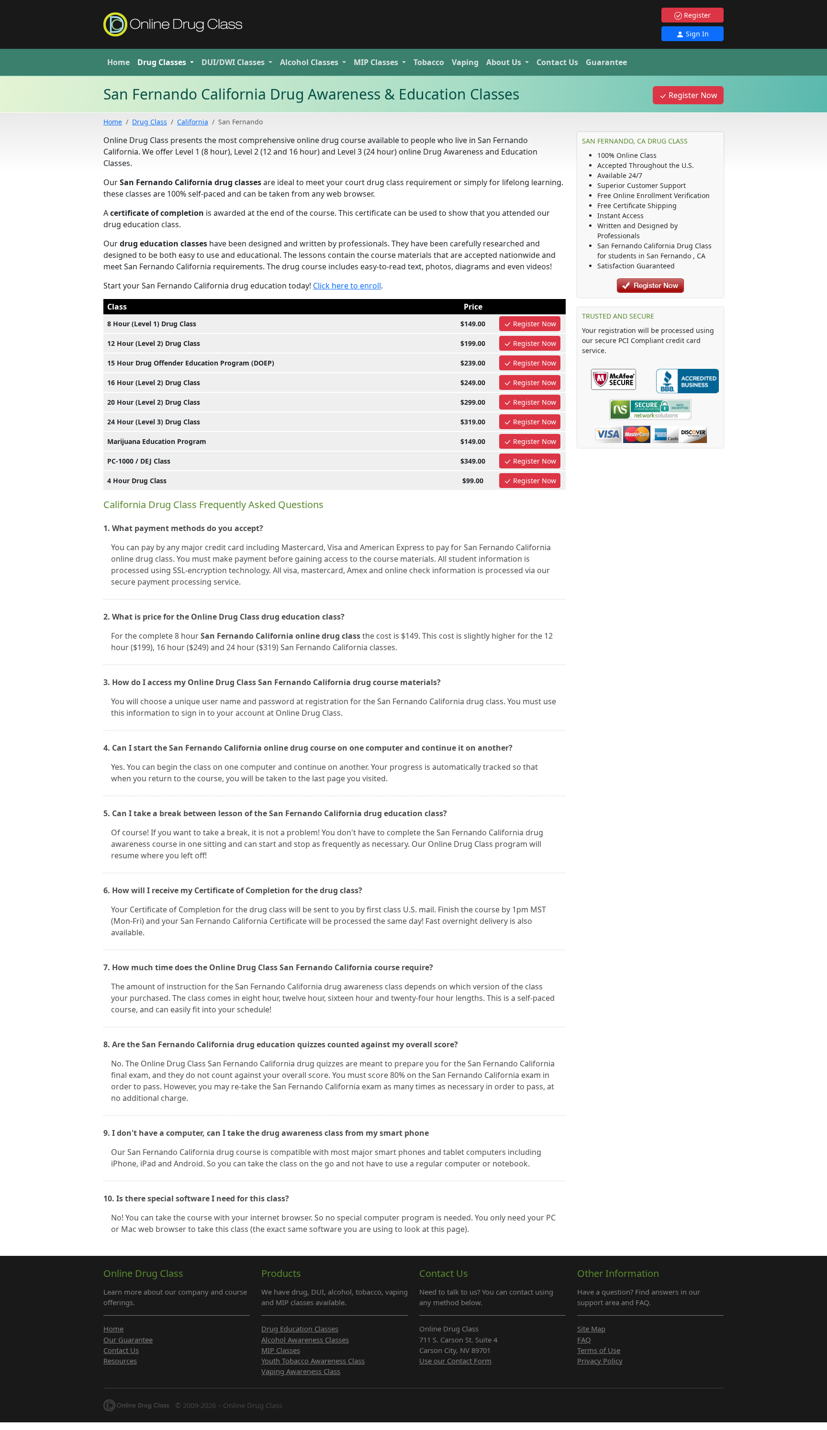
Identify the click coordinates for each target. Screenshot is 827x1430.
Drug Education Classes (299, 1328)
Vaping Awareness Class (300, 1371)
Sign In (696, 33)
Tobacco (429, 62)
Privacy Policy (600, 1360)
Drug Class (149, 121)
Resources (120, 1360)
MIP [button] (376, 62)
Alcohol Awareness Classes (305, 1339)
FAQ (584, 1339)
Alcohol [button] (309, 62)
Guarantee (606, 62)
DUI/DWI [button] (233, 62)
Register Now (692, 95)
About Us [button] (504, 62)
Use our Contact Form (455, 1360)
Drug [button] (161, 62)
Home (118, 62)
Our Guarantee (128, 1339)
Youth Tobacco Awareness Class (313, 1360)
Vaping (465, 62)
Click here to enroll (347, 285)
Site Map (591, 1328)
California (192, 121)
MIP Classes (280, 1350)
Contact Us (557, 62)
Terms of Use (598, 1350)
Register (696, 15)
